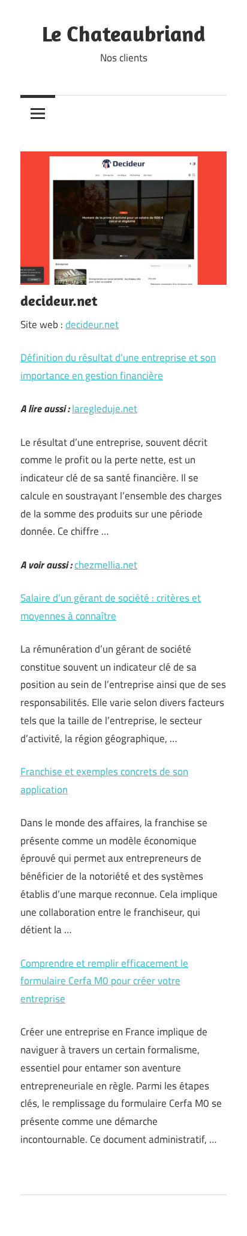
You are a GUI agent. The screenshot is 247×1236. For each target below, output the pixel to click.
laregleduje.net (104, 408)
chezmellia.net (105, 565)
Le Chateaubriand (124, 33)
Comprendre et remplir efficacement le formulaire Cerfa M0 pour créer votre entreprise (104, 981)
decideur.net (92, 324)
